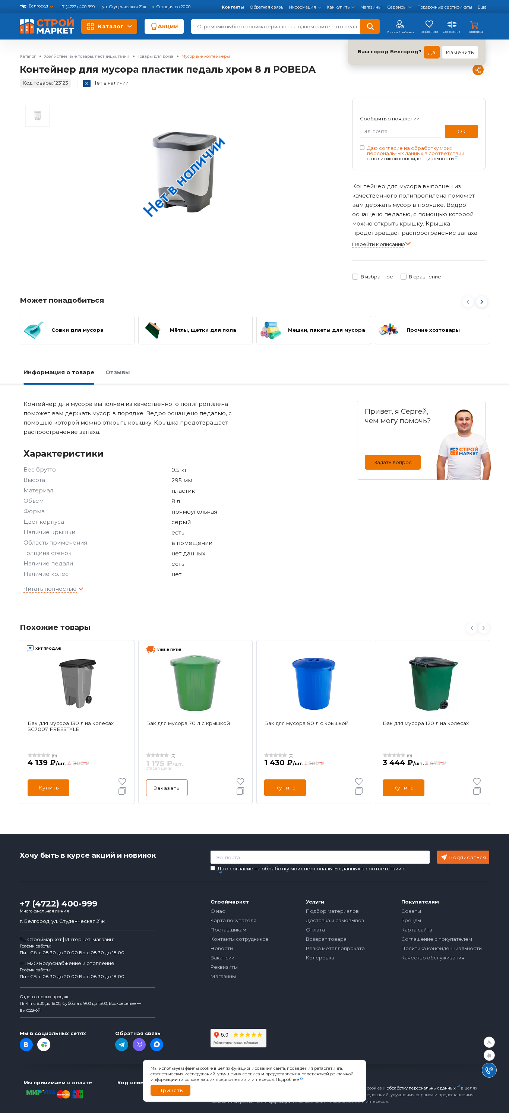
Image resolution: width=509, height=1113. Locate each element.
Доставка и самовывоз (335, 920)
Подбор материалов (332, 911)
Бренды (411, 920)
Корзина (476, 32)
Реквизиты (224, 967)
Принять (170, 1090)
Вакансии (222, 958)
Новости (222, 948)
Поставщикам (228, 930)
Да (432, 52)
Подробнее (287, 1079)
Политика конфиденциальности (441, 948)
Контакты (233, 7)
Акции (168, 26)
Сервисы (397, 7)
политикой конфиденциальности (412, 158)
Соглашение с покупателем (436, 939)
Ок (461, 131)
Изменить (460, 52)
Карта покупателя (233, 920)
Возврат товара (326, 939)
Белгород (38, 6)
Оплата (315, 930)
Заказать (167, 788)
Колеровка (320, 958)
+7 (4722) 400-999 (78, 6)
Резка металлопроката (335, 948)
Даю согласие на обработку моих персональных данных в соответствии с (415, 153)
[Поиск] (370, 26)
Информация (302, 7)
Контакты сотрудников (240, 939)
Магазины (371, 7)
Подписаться (467, 857)
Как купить (338, 7)
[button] (482, 302)
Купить (48, 788)
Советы (411, 911)
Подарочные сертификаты (444, 7)
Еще (482, 7)
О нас (218, 911)
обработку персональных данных (421, 1088)
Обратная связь (266, 7)
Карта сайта (416, 930)
